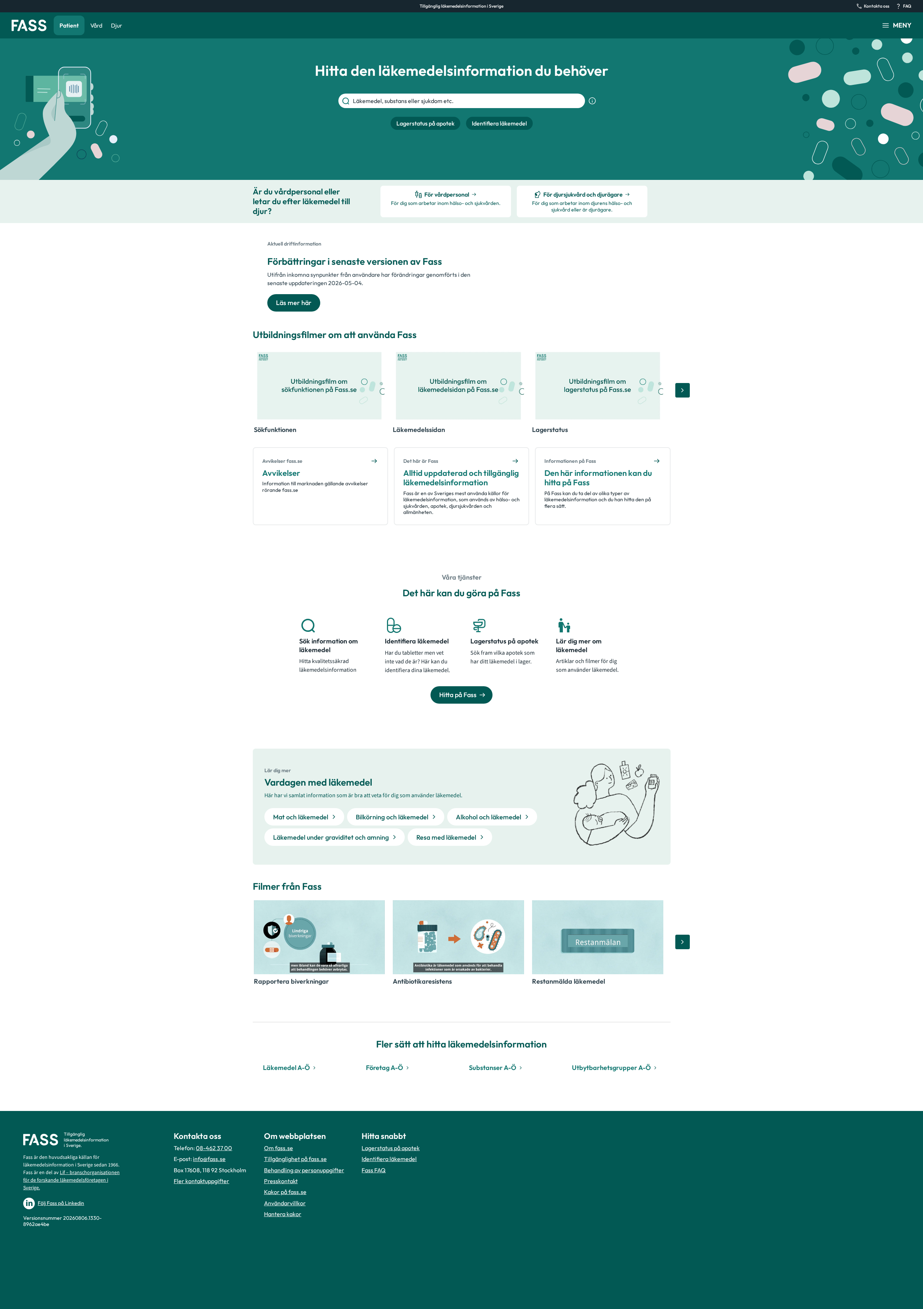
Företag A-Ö (384, 1067)
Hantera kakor (282, 1214)
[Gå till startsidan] (29, 25)
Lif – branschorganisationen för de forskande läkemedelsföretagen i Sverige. (71, 1180)
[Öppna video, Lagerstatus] (597, 386)
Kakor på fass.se (285, 1191)
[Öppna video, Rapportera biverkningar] (319, 937)
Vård (96, 25)
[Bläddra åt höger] (682, 390)
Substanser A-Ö (492, 1067)
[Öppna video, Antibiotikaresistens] (458, 937)
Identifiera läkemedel (389, 1158)
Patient (69, 25)
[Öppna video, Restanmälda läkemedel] (597, 937)
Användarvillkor (285, 1203)
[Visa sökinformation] (592, 101)
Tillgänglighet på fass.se (295, 1158)
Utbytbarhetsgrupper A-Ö (611, 1067)
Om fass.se (278, 1148)
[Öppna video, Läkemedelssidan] (458, 386)
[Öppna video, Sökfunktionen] (319, 386)
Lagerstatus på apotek (391, 1148)
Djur (116, 25)
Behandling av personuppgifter (304, 1170)
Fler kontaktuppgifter (201, 1181)
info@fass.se (209, 1158)
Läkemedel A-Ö (286, 1067)
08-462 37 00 (214, 1148)
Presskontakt (281, 1181)
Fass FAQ (374, 1170)
